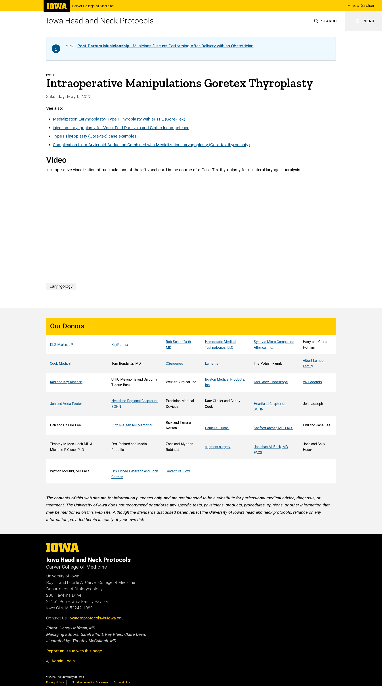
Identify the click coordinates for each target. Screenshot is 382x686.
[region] (191, 400)
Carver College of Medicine (93, 6)
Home (50, 74)
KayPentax (119, 345)
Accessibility (121, 682)
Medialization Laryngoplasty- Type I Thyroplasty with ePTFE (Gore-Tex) (119, 119)
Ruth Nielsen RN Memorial (131, 425)
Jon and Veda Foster (66, 404)
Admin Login (63, 660)
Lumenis (211, 363)
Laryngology (61, 286)
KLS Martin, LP (61, 345)
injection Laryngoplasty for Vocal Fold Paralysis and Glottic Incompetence (121, 127)
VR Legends (312, 382)
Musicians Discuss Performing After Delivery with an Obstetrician (165, 45)
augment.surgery (218, 447)
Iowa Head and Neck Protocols (100, 21)
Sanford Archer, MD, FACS (273, 428)
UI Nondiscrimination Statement (89, 682)
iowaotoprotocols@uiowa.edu (96, 618)
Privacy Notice (55, 682)
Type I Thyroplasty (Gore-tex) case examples (94, 136)
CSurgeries (174, 363)
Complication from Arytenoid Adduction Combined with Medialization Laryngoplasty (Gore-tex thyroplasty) (151, 144)
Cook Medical (60, 363)
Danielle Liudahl (217, 428)
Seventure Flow (178, 471)
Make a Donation (361, 6)
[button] (325, 21)
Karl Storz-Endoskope (271, 382)
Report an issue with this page (74, 650)
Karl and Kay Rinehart (66, 382)
